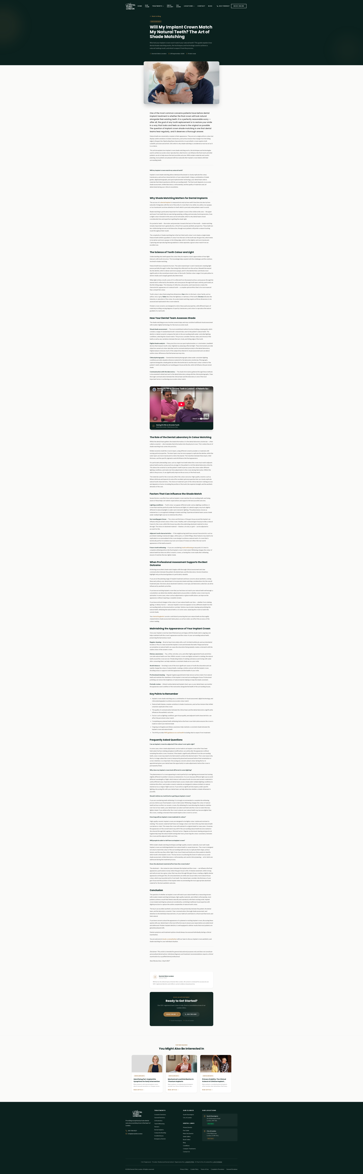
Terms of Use (205, 1169)
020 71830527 (224, 6)
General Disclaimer (231, 1169)
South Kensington (188, 1114)
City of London (187, 1117)
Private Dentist (187, 1127)
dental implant (166, 202)
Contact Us (186, 1151)
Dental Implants (159, 1129)
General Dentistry (159, 1117)
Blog (210, 6)
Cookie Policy (194, 1169)
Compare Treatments (189, 1148)
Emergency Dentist (160, 1139)
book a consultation (170, 939)
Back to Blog (156, 16)
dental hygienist (158, 616)
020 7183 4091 (192, 1014)
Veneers (156, 1126)
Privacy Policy (184, 1169)
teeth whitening (187, 547)
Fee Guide (178, 6)
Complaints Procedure (217, 1169)
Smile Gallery (170, 6)
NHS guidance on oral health (174, 732)
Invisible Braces (159, 1136)
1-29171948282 (217, 1162)
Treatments (157, 6)
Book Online (239, 6)
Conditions (186, 1145)
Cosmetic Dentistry (160, 1114)
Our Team (147, 6)
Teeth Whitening (159, 1123)
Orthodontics (158, 1120)
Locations (188, 6)
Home (140, 6)
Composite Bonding (160, 1133)
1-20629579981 (189, 1162)
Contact (201, 6)
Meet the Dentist (188, 1133)
